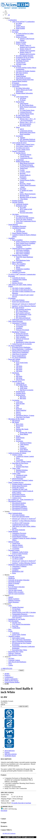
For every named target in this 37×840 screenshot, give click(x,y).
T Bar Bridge (24, 199)
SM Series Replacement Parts (25, 79)
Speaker (18, 439)
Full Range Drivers (25, 154)
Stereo (18, 458)
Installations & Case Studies (16, 619)
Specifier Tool (16, 610)
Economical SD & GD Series (25, 57)
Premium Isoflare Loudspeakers (21, 484)
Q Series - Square (25, 171)
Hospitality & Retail (14, 581)
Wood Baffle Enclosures (23, 78)
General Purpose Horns (27, 113)
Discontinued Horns (18, 504)
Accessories (19, 136)
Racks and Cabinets (14, 359)
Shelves (18, 412)
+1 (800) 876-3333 (6, 668)
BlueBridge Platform (19, 332)
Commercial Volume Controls (25, 456)
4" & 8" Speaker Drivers (23, 59)
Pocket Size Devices (22, 333)
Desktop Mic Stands (26, 432)
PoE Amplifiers (16, 270)
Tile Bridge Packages (22, 61)
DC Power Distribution (19, 357)
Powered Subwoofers (26, 212)
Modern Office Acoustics (15, 592)
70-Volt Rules (16, 609)
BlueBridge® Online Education (25, 342)
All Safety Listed (21, 64)
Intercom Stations (17, 545)
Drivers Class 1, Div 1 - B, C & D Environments (28, 119)
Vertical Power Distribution (20, 352)
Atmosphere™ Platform (19, 323)
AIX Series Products (18, 300)
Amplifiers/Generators (18, 228)
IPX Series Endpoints (18, 530)
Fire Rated (23, 189)
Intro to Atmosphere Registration (22, 641)
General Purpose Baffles (27, 166)
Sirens (18, 127)
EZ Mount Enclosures (26, 165)
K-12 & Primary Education (16, 587)
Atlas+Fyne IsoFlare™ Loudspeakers (23, 21)
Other (17, 405)
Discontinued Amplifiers (19, 506)
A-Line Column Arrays (23, 149)
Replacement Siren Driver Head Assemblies (27, 133)
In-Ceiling (19, 23)
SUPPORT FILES (10, 756)
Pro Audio (23, 207)
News (10, 663)
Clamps (22, 446)
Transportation (12, 588)
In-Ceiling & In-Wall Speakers (25, 218)
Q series (22, 170)
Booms (18, 436)
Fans (17, 407)
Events (10, 631)
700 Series (19, 366)
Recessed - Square (25, 183)
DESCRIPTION (10, 750)
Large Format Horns (22, 96)
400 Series (23, 396)
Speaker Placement (18, 607)
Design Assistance (13, 599)
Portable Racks (20, 391)
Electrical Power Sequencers (20, 350)
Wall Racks (15, 373)
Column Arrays (16, 498)
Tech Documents (13, 621)
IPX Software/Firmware (23, 318)
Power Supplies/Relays (19, 356)
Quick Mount (24, 449)
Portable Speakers (17, 200)
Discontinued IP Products (19, 508)
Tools (10, 605)
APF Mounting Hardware (27, 139)
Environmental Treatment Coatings (22, 480)
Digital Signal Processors (19, 486)
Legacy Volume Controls (23, 461)
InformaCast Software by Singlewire (24, 304)
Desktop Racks (20, 395)
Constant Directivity (26, 112)
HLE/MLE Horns (25, 125)
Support (10, 597)
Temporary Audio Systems (20, 552)
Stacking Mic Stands (22, 429)
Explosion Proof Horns (23, 117)
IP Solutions (12, 298)
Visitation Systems (17, 547)
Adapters (22, 137)
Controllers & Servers (18, 278)
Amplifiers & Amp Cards (19, 489)
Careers (10, 665)
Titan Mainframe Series (23, 260)
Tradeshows (15, 633)
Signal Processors (21, 324)
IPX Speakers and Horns (23, 309)
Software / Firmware (14, 653)
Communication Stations (19, 279)
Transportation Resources (19, 614)
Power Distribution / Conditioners (22, 349)
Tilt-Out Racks (20, 379)
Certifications (16, 628)
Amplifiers (11, 238)
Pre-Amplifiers (20, 265)
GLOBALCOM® (17, 559)
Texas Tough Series (22, 362)
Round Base (19, 425)
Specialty (18, 431)
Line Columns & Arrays (19, 142)
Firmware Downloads (22, 330)
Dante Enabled (20, 28)
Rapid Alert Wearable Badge (20, 301)
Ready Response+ (13, 602)
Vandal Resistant (21, 76)
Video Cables (16, 468)
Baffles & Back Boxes (22, 161)
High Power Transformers (27, 141)
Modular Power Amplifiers (20, 255)
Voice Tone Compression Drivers (26, 221)
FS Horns (23, 100)
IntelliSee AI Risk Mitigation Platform (24, 306)
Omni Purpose (24, 103)
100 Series (19, 371)
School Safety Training (19, 634)
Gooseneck (23, 448)
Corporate (11, 576)
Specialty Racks (17, 381)
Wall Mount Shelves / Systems (25, 415)
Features (7, 752)
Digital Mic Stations (18, 487)
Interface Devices (17, 283)
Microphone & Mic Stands (16, 419)
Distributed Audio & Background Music (20, 564)
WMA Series (24, 386)
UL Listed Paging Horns (27, 110)
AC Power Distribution (15, 345)
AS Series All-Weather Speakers (25, 71)
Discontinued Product (14, 501)
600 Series (19, 376)
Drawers (18, 414)
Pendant (18, 25)
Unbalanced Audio (21, 475)
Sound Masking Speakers (19, 84)
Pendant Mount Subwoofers (24, 93)
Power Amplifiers (17, 240)
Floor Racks (15, 361)
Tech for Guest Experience (16, 593)
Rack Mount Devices (22, 335)
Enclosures (19, 223)
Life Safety (15, 214)
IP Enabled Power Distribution (21, 347)
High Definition (20, 472)
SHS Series (15, 30)
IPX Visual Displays (22, 311)
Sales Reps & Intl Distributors (17, 662)
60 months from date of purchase (21, 803)
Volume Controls (17, 454)
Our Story (11, 658)
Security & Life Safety (15, 555)
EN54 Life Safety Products (24, 219)
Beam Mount (20, 74)
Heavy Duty (19, 424)
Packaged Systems (13, 550)
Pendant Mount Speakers (19, 81)
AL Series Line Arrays (22, 148)
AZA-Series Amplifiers (23, 252)
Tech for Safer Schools (15, 590)
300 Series (19, 378)
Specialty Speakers (17, 202)
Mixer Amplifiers (17, 262)
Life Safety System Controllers (21, 288)
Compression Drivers (26, 131)
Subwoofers (15, 86)
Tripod (18, 427)
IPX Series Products (18, 307)
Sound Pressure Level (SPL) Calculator (24, 612)
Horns (14, 95)
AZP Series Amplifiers (22, 250)
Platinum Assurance (14, 600)
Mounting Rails (24, 195)
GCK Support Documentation (21, 624)
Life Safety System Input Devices (22, 290)
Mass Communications (15, 513)
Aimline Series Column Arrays (25, 144)
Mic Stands (15, 422)
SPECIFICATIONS (11, 754)
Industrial (11, 585)
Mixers (18, 267)
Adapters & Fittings (25, 443)
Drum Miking (24, 434)
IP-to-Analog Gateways (23, 313)
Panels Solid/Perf (21, 410)
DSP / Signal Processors (15, 321)
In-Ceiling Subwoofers (23, 88)
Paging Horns (20, 102)
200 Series (19, 369)
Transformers (20, 160)
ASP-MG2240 (20, 231)
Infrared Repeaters (17, 478)
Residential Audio (21, 206)
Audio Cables (16, 473)
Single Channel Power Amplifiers (26, 241)
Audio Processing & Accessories (22, 344)
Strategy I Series (21, 44)
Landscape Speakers (22, 204)
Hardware (19, 408)
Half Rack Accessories (26, 390)
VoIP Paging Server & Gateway (21, 319)
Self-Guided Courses (18, 638)
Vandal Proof (24, 168)
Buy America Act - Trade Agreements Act (20, 499)
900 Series (23, 398)
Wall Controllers (21, 337)
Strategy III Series (21, 37)
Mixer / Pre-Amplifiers (19, 264)
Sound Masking (13, 224)
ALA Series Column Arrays (24, 146)
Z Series (18, 229)
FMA (17, 364)
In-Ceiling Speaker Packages (24, 55)
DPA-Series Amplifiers (23, 253)
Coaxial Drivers (20, 62)
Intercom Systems (13, 541)
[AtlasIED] (15, 8)
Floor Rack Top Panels (23, 417)
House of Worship (13, 583)
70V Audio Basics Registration (21, 639)
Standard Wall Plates (22, 466)
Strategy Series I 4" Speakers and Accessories (27, 46)
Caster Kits (19, 402)
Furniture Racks (21, 393)
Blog (9, 629)
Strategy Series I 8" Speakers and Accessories (27, 53)
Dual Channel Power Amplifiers (25, 243)
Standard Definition (22, 470)
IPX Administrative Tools (23, 314)
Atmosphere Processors (19, 226)
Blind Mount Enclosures (27, 163)
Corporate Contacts (14, 660)
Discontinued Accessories (20, 510)
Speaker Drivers (21, 153)
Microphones (16, 420)
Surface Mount (20, 26)
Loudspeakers (12, 20)
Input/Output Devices (18, 494)
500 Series (19, 368)
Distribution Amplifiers (23, 269)
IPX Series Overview (18, 557)
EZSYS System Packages (20, 553)
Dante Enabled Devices (15, 482)
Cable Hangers (24, 444)
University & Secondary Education (18, 580)
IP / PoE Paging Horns (26, 105)
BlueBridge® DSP (17, 571)
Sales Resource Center (15, 655)
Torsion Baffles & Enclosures (25, 176)
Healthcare (11, 578)
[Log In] (6, 12)
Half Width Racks (21, 385)
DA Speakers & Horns (19, 496)
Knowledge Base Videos (19, 650)
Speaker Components (18, 151)
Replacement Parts (25, 451)
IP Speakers (15, 83)
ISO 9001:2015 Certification (9, 833)
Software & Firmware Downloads (22, 339)
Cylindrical (23, 178)
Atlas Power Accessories (19, 354)
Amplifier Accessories (18, 272)
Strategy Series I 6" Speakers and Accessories (27, 49)
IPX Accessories (21, 316)
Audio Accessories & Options (17, 453)
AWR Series (23, 388)
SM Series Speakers (22, 73)
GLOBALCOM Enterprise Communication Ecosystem (20, 523)
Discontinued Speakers (19, 503)
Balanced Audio (21, 477)
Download (4, 810)
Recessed (22, 173)
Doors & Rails (20, 403)
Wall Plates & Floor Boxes (20, 463)
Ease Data (15, 626)
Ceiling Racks (20, 383)
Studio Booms (20, 437)
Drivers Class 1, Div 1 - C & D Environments (27, 123)
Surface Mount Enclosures (28, 194)
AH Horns (23, 98)
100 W (22, 129)
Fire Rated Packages (22, 216)
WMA (18, 374)
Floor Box (19, 465)
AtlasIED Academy (14, 636)
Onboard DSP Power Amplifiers (21, 248)
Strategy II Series (21, 42)
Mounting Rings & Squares (28, 197)
